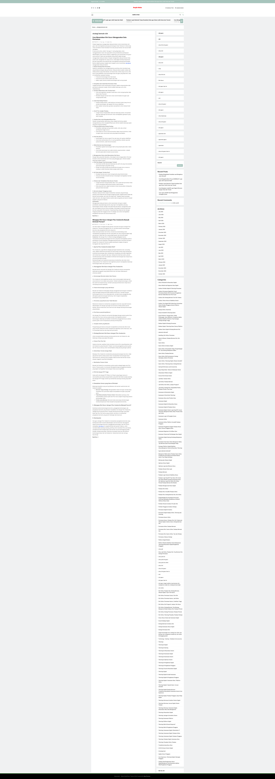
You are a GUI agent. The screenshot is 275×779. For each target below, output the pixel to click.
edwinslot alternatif (163, 332)
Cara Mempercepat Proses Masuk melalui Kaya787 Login (169, 20)
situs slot (161, 51)
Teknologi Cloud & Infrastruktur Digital (168, 668)
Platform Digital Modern (164, 540)
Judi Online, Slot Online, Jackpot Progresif (169, 384)
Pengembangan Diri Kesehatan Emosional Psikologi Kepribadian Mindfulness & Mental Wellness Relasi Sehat (169, 499)
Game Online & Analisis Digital (166, 345)
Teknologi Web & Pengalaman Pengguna (168, 727)
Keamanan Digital (163, 401)
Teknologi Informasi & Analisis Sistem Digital (169, 700)
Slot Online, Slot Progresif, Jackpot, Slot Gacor (170, 604)
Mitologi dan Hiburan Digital (165, 460)
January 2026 (162, 229)
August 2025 (161, 244)
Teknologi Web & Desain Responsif (167, 724)
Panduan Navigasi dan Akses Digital (167, 485)
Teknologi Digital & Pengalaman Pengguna (169, 677)
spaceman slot (162, 133)
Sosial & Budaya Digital (164, 621)
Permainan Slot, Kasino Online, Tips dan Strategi (170, 534)
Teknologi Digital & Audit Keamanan (167, 674)
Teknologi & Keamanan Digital (166, 653)
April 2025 (161, 256)
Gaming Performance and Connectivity (168, 367)
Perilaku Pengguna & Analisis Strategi (167, 506)
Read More (95, 215)
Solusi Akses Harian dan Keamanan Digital (169, 617)
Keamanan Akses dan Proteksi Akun (167, 398)
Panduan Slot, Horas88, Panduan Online (168, 491)
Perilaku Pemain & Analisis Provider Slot (168, 503)
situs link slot (162, 74)
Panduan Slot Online (163, 488)
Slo (159, 80)
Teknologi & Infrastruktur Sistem (166, 650)
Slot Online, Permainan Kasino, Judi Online (169, 598)
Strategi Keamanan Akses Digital (166, 626)
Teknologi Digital (163, 671)
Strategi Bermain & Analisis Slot (166, 623)
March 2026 (161, 223)
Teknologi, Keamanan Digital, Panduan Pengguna (170, 736)
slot (159, 98)
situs (160, 68)
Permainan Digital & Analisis (165, 509)
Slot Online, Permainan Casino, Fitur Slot (168, 595)
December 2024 (162, 268)
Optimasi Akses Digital (164, 463)
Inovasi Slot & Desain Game (165, 375)
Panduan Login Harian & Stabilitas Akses (168, 475)
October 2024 (162, 274)
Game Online (162, 343)
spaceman (161, 145)
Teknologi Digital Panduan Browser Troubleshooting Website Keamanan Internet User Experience (170, 691)
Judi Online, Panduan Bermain (166, 381)
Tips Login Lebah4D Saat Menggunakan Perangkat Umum (136, 20)
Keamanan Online (163, 419)
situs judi (161, 549)
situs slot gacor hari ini (164, 151)
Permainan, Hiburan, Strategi (165, 537)
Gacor (162, 80)
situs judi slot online (163, 562)
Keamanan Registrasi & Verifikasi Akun (168, 431)
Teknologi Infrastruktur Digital (166, 712)
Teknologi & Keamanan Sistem (166, 656)
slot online (161, 588)
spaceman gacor (163, 139)
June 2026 (161, 214)
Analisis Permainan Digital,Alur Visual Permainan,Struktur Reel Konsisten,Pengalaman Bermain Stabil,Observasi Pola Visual (170, 293)
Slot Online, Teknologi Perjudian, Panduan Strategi (170, 615)
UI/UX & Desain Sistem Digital (166, 748)
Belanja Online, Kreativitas (165, 309)
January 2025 (162, 265)
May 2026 (161, 217)
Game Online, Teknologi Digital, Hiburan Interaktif (170, 361)
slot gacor (128, 63)
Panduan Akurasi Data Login (165, 469)
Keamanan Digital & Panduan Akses (167, 407)
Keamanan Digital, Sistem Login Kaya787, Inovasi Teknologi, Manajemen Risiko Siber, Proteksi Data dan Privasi (170, 411)
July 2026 (161, 211)
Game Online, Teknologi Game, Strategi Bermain (170, 364)
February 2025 (162, 262)
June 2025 (161, 250)
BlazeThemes (147, 776)
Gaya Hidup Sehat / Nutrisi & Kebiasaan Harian (170, 369)
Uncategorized (162, 751)
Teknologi (161, 642)
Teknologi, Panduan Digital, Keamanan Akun (169, 739)
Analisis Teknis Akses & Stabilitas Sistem (169, 300)
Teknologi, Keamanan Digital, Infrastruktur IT (169, 730)
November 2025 (162, 235)
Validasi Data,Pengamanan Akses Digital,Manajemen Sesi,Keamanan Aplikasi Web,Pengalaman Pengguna (169, 763)
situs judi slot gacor (163, 559)
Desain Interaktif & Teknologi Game (167, 312)
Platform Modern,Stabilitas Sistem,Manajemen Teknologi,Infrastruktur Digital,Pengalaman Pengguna (170, 544)
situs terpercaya (162, 116)
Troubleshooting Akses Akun (165, 745)
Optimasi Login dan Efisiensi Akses (167, 466)
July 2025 (161, 247)
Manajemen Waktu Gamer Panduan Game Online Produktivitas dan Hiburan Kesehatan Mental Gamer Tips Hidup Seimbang (170, 455)
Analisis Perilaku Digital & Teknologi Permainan (170, 288)
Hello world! (176, 203)
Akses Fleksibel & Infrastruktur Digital (168, 282)
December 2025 (162, 232)
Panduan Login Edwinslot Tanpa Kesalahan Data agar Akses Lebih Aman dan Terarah (154, 2)
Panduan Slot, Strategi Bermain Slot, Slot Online (170, 494)
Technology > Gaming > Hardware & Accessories (170, 639)
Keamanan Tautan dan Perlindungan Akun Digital (170, 434)
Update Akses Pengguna (164, 754)
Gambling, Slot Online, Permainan (166, 335)
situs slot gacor (162, 104)
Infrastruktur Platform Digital (165, 372)
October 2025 (162, 238)
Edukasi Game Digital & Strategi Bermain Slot (169, 329)
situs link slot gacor (163, 45)
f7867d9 (96, 42)
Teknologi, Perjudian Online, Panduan (167, 742)
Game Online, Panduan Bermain (166, 353)
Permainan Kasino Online (165, 517)
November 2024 (162, 271)
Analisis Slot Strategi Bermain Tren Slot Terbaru (170, 297)
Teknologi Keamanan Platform (166, 718)
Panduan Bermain (163, 472)
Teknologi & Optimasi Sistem (165, 659)
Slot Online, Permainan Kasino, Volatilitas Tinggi (170, 601)
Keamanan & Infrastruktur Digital (166, 392)
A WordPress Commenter (165, 203)
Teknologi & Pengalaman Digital (166, 662)
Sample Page (135, 14)
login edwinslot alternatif (164, 451)
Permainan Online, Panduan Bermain (167, 526)
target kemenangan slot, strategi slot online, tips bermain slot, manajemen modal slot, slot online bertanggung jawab (170, 634)
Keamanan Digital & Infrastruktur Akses (168, 404)
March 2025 (161, 259)
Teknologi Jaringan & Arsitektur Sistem (168, 715)
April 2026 (161, 220)
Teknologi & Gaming (163, 647)
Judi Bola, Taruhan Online (165, 378)
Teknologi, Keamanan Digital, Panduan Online (169, 733)
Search (160, 162)
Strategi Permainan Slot (164, 629)
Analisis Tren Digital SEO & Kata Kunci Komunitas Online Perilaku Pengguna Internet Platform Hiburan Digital (170, 305)
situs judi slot (162, 556)
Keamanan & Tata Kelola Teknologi (167, 395)
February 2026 (162, 226)
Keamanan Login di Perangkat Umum (167, 416)
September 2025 (162, 241)
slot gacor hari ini (163, 86)
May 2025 (161, 253)
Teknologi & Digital (163, 644)
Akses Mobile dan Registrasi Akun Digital (168, 285)
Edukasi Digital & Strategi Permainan (167, 323)
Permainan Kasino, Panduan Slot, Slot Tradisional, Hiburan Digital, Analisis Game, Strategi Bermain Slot (170, 522)
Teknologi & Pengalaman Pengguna (167, 665)
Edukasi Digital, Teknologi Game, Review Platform (170, 326)
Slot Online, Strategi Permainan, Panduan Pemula (170, 612)
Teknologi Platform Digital (165, 721)
